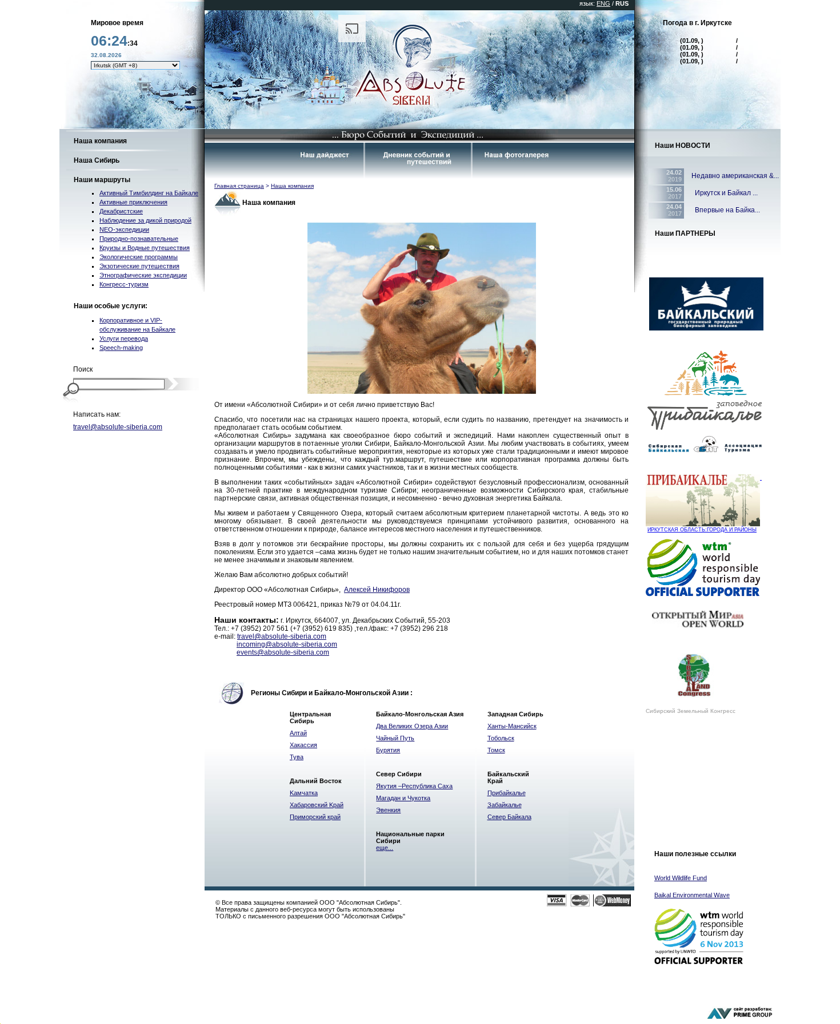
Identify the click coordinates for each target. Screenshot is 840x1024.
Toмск (496, 750)
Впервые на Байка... (725, 210)
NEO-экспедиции (124, 229)
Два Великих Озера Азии (412, 726)
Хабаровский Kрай (316, 804)
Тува (296, 756)
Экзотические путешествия (139, 266)
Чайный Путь (395, 738)
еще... (384, 847)
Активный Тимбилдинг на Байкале (148, 193)
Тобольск (500, 738)
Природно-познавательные (138, 238)
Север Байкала (509, 816)
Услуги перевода (123, 338)
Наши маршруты (102, 180)
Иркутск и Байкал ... (724, 193)
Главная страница (239, 186)
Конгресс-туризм (124, 284)
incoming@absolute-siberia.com (287, 644)
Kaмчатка (304, 792)
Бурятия (388, 750)
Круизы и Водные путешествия (144, 247)
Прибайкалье (506, 792)
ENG (603, 3)
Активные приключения (133, 202)
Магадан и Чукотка (403, 798)
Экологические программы (138, 256)
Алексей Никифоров (377, 590)
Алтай (298, 732)
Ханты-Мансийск (512, 726)
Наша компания (100, 141)
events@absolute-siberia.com (283, 652)
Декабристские (121, 211)
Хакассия (303, 744)
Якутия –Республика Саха (414, 786)
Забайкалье (504, 804)
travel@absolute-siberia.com (117, 427)
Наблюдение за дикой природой (145, 220)
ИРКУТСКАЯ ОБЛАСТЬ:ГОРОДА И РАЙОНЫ (702, 530)
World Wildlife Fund (680, 877)
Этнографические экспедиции (143, 275)
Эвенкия (388, 810)
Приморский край (315, 816)
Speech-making (121, 347)
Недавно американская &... (735, 176)
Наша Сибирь (96, 160)
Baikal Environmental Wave (692, 895)
